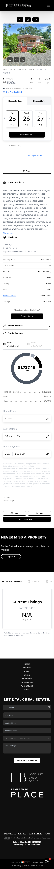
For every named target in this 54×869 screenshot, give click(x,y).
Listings (27, 668)
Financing (27, 679)
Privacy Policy (16, 866)
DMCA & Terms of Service (33, 866)
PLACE (47, 834)
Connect (27, 690)
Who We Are (27, 686)
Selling (27, 675)
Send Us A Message (27, 760)
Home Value (27, 682)
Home (27, 664)
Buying (27, 672)
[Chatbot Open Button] (47, 862)
